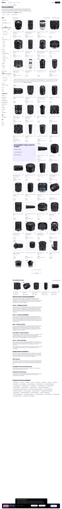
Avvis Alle (34, 505)
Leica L (31, 343)
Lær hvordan (20, 12)
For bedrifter (6, 0)
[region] (31, 503)
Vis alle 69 (3, 49)
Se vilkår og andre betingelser (27, 82)
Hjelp (19, 2)
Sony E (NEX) (23, 337)
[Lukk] (46, 499)
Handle (14, 2)
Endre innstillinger (20, 505)
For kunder (3, 0)
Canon (37, 320)
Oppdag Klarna (10, 2)
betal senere (33, 356)
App (16, 2)
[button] (52, 2)
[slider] (2, 27)
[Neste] (59, 288)
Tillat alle (42, 505)
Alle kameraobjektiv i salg (56, 280)
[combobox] (47, 18)
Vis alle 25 (3, 63)
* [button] (17, 36)
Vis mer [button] (36, 273)
